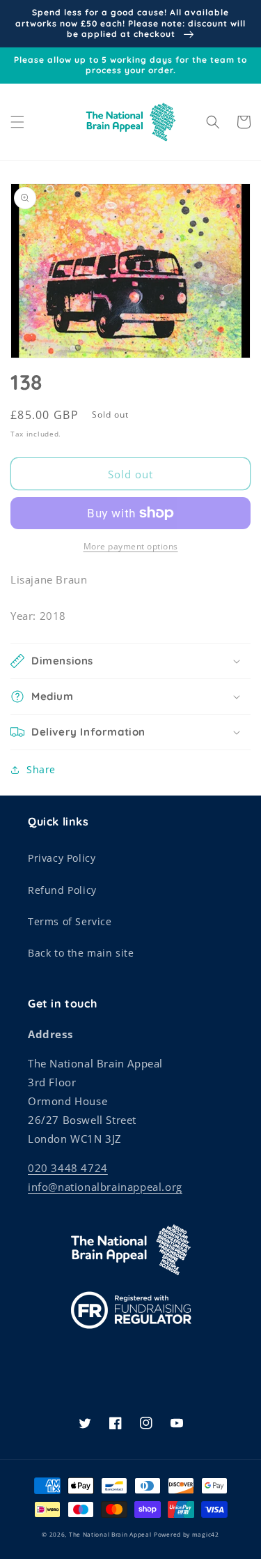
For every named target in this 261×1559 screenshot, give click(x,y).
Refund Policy (62, 890)
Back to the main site (81, 952)
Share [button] (41, 769)
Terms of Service (70, 921)
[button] (17, 122)
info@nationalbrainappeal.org (105, 1187)
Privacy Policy (61, 858)
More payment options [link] (131, 546)
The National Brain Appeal (110, 1534)
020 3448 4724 (68, 1168)
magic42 (205, 1534)
